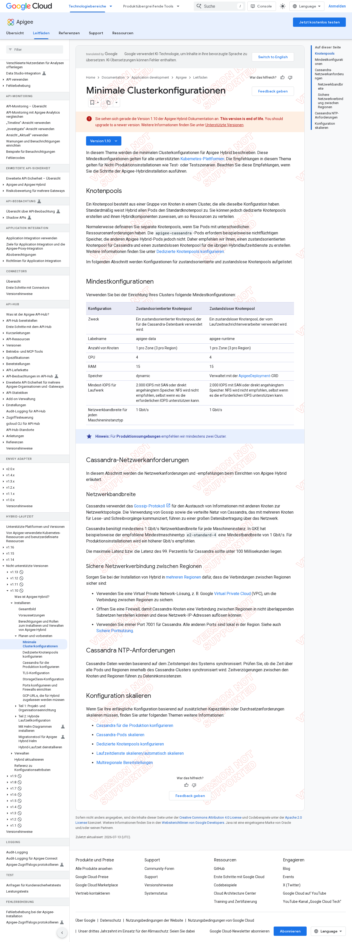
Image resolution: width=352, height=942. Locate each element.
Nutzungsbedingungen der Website (154, 920)
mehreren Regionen (183, 577)
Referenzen (69, 33)
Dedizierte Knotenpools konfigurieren (190, 251)
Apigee (24, 22)
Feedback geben (273, 91)
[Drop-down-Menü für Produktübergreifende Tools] (179, 6)
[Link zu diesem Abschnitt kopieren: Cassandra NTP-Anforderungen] (182, 651)
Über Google (85, 920)
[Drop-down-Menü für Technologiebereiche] (112, 6)
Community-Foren (159, 869)
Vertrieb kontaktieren (93, 893)
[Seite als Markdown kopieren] (108, 102)
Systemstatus (156, 893)
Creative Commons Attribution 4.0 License (210, 817)
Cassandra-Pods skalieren (120, 734)
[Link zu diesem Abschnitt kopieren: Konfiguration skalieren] (158, 696)
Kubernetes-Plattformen (202, 158)
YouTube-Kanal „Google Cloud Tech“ (312, 901)
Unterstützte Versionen (224, 125)
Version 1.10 (104, 141)
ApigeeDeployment (254, 376)
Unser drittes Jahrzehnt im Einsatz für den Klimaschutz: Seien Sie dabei (136, 931)
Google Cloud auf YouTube (304, 893)
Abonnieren (290, 931)
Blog (286, 869)
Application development (150, 77)
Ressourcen (122, 33)
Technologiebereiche (87, 6)
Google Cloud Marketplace (97, 885)
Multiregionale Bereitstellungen (124, 762)
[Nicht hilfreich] (290, 77)
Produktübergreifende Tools (148, 6)
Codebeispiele (225, 885)
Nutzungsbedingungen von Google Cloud (221, 920)
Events (288, 877)
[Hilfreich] (282, 77)
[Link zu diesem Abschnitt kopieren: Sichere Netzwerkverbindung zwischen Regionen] (207, 567)
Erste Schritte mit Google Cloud (239, 877)
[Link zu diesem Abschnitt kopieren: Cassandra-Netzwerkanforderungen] (195, 460)
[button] (33, 80)
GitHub (219, 869)
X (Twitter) (291, 885)
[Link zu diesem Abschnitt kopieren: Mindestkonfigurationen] (160, 282)
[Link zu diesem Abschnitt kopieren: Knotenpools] (128, 191)
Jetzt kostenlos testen (319, 22)
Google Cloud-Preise (92, 877)
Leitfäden (41, 33)
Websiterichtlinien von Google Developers (193, 823)
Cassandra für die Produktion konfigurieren (134, 725)
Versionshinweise (159, 885)
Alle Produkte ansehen (94, 869)
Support (96, 33)
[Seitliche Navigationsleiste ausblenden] (62, 933)
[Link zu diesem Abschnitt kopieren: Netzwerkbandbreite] (141, 495)
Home (90, 77)
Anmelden (337, 6)
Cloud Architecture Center (235, 893)
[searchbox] (34, 49)
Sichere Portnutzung (114, 630)
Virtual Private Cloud (232, 593)
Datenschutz (110, 920)
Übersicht (15, 33)
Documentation (113, 77)
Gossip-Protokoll (149, 506)
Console (264, 6)
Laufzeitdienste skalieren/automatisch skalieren (140, 753)
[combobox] (219, 6)
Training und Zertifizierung (235, 901)
